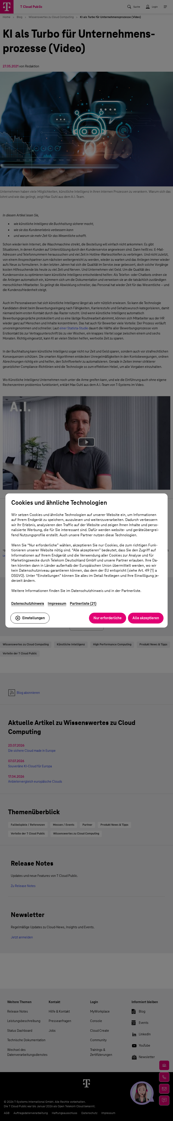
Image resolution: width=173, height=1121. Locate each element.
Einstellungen (33, 618)
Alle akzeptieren (145, 618)
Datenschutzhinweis (27, 603)
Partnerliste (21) (83, 603)
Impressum (57, 603)
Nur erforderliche (107, 618)
